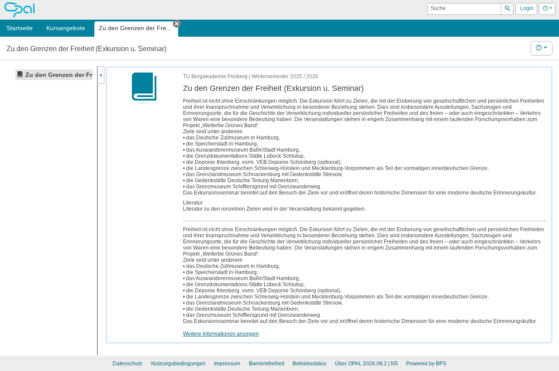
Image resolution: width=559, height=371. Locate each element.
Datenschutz (127, 364)
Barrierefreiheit (266, 364)
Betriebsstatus (309, 364)
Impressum (227, 364)
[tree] (48, 74)
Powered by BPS (426, 364)
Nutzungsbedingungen (178, 364)
